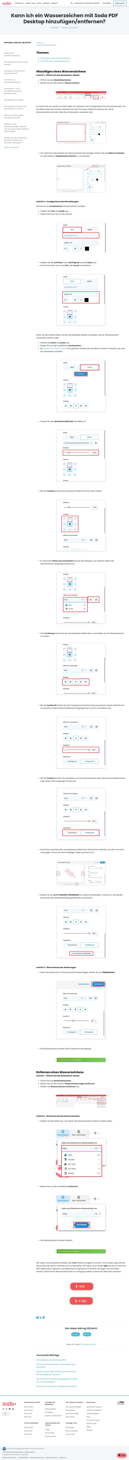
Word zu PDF (28, 1428)
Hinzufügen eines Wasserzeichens (55, 58)
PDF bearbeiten (50, 1409)
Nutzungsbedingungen (37, 1457)
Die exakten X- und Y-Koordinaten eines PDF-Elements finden (13, 91)
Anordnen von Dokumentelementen (12, 81)
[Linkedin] (13, 1409)
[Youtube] (9, 1409)
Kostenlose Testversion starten (87, 3)
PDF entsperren (50, 1436)
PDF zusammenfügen (73, 1407)
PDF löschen (70, 1417)
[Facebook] (37, 1317)
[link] (72, 3)
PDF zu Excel (28, 1410)
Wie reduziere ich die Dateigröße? (51, 1360)
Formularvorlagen (93, 1420)
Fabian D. (40, 43)
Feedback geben (93, 1414)
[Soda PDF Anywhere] (9, 1403)
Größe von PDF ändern (53, 1416)
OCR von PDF (70, 1434)
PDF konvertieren (72, 1431)
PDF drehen (49, 1412)
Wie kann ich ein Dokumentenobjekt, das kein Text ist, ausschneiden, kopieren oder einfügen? (16, 128)
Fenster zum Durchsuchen (55, 348)
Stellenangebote (30, 1452)
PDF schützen (50, 1433)
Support (54, 3)
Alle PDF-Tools (92, 1424)
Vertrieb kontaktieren (94, 1410)
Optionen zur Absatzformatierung (12, 54)
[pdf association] (120, 1403)
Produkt (89, 1430)
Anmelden (107, 3)
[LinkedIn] (43, 1317)
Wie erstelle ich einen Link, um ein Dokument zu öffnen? (15, 107)
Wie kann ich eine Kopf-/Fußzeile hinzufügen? (56, 1386)
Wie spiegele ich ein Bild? (13, 100)
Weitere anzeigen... (11, 147)
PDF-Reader (70, 1428)
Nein (87, 1334)
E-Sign (47, 1430)
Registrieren (120, 3)
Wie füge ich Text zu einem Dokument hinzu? (14, 72)
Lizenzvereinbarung (52, 1457)
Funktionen (19, 3)
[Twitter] (6, 1409)
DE (5, 1414)
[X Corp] (40, 1317)
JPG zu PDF (28, 1434)
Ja (75, 1334)
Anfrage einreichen (88, 1344)
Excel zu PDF (28, 1431)
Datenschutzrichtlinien (9, 1457)
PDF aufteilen (70, 1410)
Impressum (62, 1457)
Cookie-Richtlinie (23, 1457)
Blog (88, 1417)
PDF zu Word (28, 1407)
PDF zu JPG (28, 1414)
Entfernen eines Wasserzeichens (54, 61)
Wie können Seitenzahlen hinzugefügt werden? (14, 116)
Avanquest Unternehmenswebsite (12, 1452)
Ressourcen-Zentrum (94, 1407)
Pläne (39, 3)
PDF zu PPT (27, 1417)
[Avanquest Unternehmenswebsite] (4, 1448)
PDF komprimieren (72, 1414)
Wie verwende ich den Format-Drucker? (16, 63)
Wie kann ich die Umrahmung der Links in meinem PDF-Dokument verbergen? (15, 140)
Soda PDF (55, 28)
